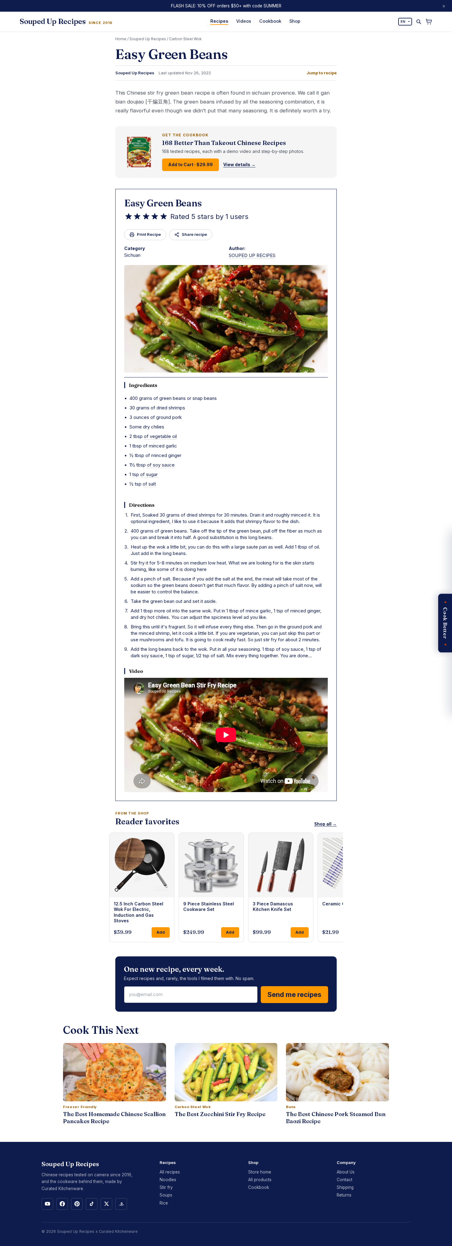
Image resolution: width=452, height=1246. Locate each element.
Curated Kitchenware (118, 1231)
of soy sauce (161, 465)
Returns (344, 1195)
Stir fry (166, 1187)
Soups (166, 1195)
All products (260, 1179)
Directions (142, 505)
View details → (239, 164)
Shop (294, 21)
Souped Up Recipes (147, 39)
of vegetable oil (160, 436)
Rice (164, 1203)
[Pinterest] (77, 1204)
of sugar (149, 474)
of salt (149, 484)
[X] (106, 1204)
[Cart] (428, 21)
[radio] (128, 217)
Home (120, 39)
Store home (259, 1172)
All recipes (170, 1172)
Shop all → (325, 824)
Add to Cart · (190, 164)
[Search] (419, 22)
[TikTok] (91, 1204)
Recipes (219, 21)
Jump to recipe (322, 73)
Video (136, 671)
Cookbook (270, 21)
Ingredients (143, 385)
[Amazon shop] (121, 1204)
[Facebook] (62, 1204)
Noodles (168, 1179)
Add (161, 932)
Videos (243, 21)
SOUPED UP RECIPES (252, 255)
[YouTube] (47, 1204)
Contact (344, 1179)
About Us (346, 1172)
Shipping (345, 1187)
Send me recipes (294, 994)
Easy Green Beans (162, 203)
